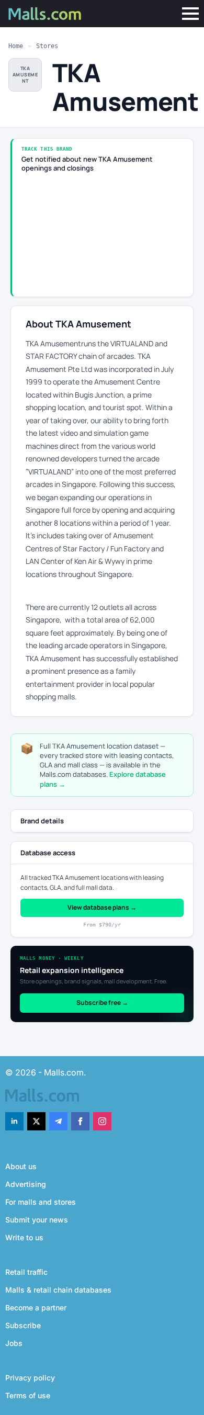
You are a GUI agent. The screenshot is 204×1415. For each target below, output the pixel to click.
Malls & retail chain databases (58, 1289)
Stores (47, 46)
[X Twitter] (36, 1121)
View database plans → (102, 907)
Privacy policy (30, 1377)
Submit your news (36, 1219)
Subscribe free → (102, 1002)
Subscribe (23, 1325)
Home (15, 46)
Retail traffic (26, 1271)
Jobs (13, 1343)
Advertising (25, 1184)
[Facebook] (80, 1121)
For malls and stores (40, 1201)
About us (21, 1166)
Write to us (24, 1237)
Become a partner (35, 1307)
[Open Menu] (190, 13)
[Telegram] (58, 1121)
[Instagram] (102, 1121)
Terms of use (27, 1395)
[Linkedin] (14, 1121)
